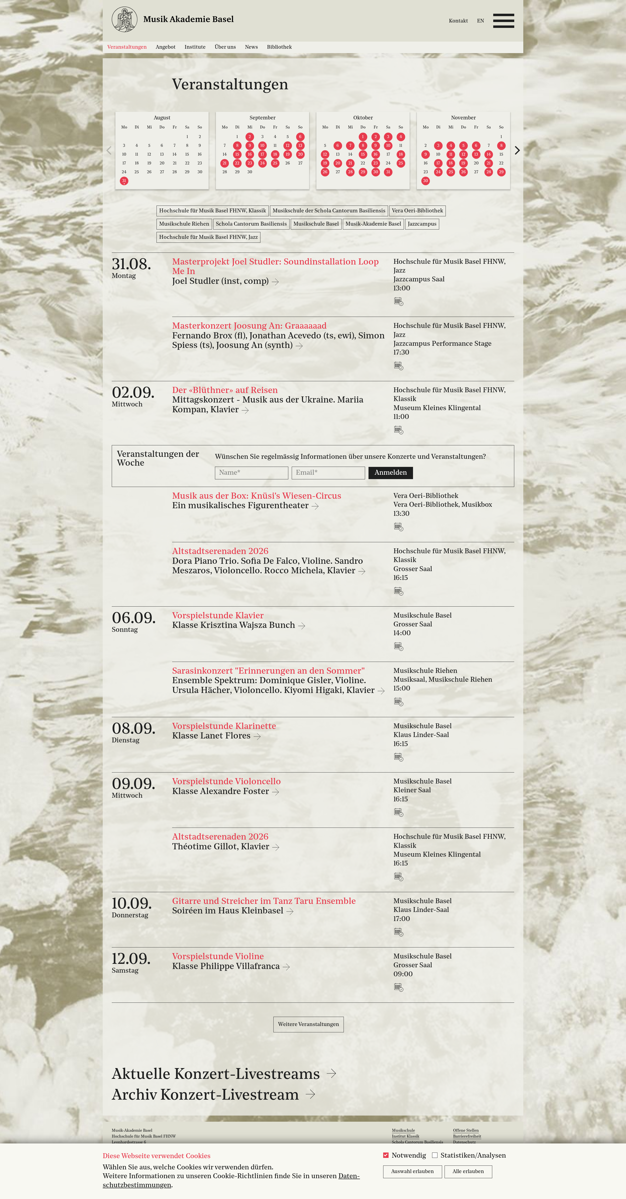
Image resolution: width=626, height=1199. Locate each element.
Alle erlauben (468, 1171)
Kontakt (458, 21)
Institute (195, 47)
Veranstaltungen (127, 47)
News (251, 47)
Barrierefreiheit (467, 1137)
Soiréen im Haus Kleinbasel (229, 911)
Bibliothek (279, 47)
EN (480, 21)
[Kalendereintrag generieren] (399, 301)
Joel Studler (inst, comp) (221, 281)
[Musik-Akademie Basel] (179, 20)
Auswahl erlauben (412, 1171)
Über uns (225, 47)
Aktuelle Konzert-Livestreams (218, 1075)
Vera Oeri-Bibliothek (417, 211)
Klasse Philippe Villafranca (227, 966)
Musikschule (403, 1131)
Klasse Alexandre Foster (221, 791)
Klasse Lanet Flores (212, 736)
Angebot (166, 47)
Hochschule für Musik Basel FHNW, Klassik (212, 211)
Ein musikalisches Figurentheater (241, 506)
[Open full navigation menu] (503, 20)
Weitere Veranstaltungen (308, 1024)
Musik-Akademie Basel (373, 224)
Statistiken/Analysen (473, 1156)
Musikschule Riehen (184, 224)
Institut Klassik (405, 1137)
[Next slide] (517, 150)
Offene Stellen (466, 1131)
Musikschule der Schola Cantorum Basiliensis (329, 211)
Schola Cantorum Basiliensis (251, 224)
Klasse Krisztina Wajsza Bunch (234, 625)
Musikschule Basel (316, 224)
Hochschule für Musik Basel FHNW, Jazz (208, 237)
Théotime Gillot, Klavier (221, 847)
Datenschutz (464, 1142)
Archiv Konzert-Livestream (207, 1095)
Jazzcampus (422, 224)
